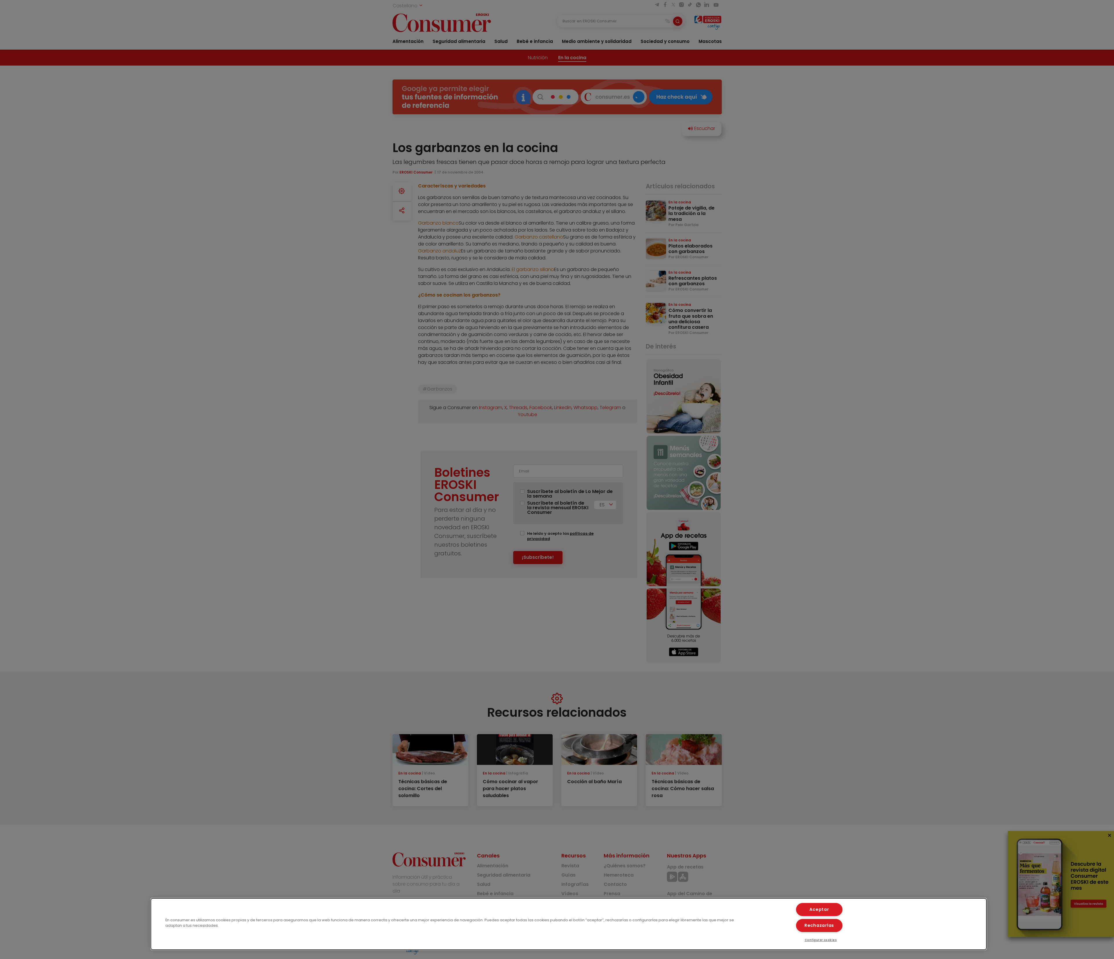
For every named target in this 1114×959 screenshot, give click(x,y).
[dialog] (568, 924)
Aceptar (819, 909)
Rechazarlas (819, 925)
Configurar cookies (821, 940)
